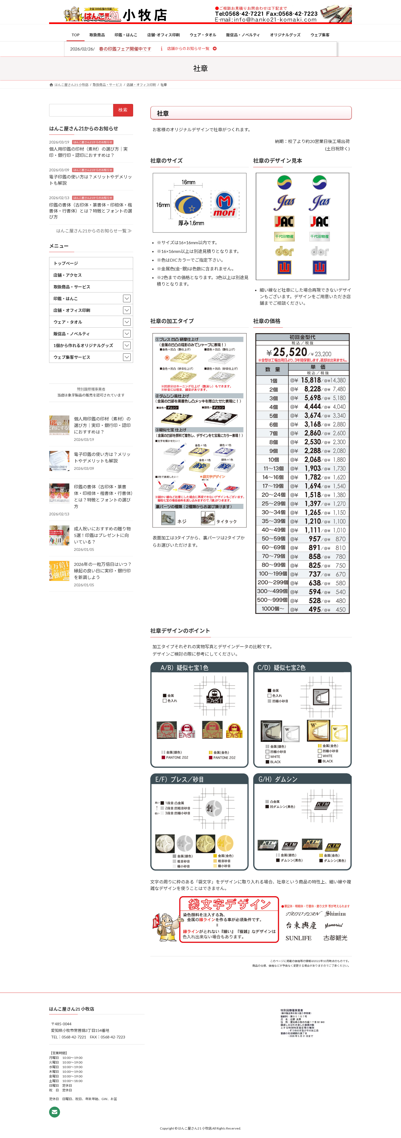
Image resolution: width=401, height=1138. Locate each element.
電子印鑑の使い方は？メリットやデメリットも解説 (102, 457)
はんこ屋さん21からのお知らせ (92, 142)
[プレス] (199, 869)
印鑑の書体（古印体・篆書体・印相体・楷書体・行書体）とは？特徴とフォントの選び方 (90, 210)
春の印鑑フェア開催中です (125, 48)
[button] (188, 48)
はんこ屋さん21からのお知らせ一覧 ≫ (94, 230)
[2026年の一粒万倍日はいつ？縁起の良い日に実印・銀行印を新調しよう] (59, 571)
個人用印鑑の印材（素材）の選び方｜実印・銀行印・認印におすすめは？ (102, 425)
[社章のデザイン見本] (302, 278)
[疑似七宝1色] (199, 766)
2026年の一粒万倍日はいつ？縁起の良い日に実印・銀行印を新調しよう (103, 570)
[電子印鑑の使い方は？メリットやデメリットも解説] (59, 461)
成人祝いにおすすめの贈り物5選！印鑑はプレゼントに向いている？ (102, 535)
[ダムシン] (302, 868)
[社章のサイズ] (199, 231)
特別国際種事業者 (91, 389)
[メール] (54, 1112)
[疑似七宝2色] (302, 766)
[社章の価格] (302, 612)
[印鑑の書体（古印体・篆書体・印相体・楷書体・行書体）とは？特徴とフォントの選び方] (59, 493)
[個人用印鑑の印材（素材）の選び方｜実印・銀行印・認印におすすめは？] (59, 426)
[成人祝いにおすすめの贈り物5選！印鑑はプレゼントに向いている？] (59, 535)
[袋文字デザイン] (251, 941)
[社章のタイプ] (199, 525)
